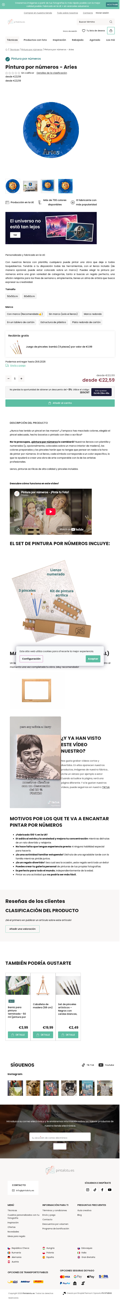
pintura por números (44, 442)
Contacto (87, 12)
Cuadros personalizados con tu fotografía (22, 1217)
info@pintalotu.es (24, 1190)
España (49, 1257)
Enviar (58, 1146)
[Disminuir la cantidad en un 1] (7, 378)
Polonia (49, 1252)
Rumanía (15, 1252)
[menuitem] (11, 40)
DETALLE (19, 1034)
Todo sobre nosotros (66, 12)
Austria (14, 1261)
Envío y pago (16, 365)
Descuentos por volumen (54, 1224)
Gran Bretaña (87, 1257)
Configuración (30, 658)
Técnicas (11, 1210)
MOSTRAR (110, 4)
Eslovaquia (85, 1248)
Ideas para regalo (15, 1236)
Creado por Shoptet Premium (78, 1293)
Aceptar (92, 658)
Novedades (12, 1231)
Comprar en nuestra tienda (37, 12)
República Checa (19, 1248)
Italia (82, 1252)
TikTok (104, 787)
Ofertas (10, 1227)
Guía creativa (83, 1210)
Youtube (108, 1065)
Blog (78, 1215)
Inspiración (11, 1222)
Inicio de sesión (69, 31)
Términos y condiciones (53, 1210)
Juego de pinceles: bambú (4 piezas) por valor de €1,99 (58, 346)
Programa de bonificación (54, 1228)
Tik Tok (89, 1065)
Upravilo (102, 1293)
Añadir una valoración (21, 929)
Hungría (49, 1248)
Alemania (15, 1257)
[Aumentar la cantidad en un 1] (20, 378)
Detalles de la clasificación (50, 73)
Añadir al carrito (61, 403)
